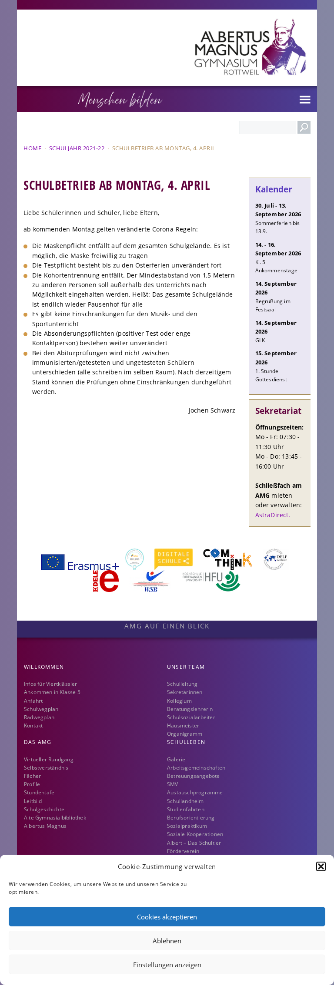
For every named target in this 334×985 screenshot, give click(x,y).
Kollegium (179, 700)
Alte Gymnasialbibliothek (55, 817)
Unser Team (186, 667)
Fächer (32, 776)
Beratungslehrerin (190, 709)
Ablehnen (167, 940)
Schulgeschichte (44, 809)
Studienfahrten (185, 809)
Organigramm (184, 733)
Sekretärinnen (185, 692)
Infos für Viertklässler (50, 684)
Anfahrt (33, 700)
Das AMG (37, 742)
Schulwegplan (41, 709)
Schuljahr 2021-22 (77, 148)
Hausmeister (183, 725)
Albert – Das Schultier (194, 842)
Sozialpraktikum (187, 826)
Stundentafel (40, 792)
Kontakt (33, 725)
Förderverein (183, 851)
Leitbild (33, 801)
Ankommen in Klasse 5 (52, 692)
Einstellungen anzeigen (167, 964)
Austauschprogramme (195, 792)
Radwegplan (39, 717)
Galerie (176, 759)
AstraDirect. (273, 515)
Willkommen (44, 667)
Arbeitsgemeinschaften (196, 767)
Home (32, 148)
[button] (321, 866)
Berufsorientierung (191, 817)
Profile (32, 784)
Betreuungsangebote (193, 776)
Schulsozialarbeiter (191, 717)
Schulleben (186, 742)
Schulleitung (182, 684)
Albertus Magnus (45, 826)
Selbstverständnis (46, 767)
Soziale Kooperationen (195, 834)
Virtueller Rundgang (48, 759)
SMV (172, 784)
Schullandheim (185, 801)
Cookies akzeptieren (167, 916)
